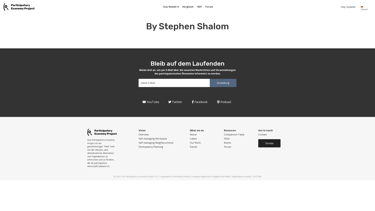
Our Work (195, 142)
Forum (209, 6)
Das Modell (170, 6)
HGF (199, 6)
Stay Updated (348, 6)
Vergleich (188, 6)
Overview (144, 134)
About (193, 134)
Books (227, 142)
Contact (262, 134)
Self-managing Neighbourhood (156, 142)
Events (193, 146)
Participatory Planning (151, 146)
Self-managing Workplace (153, 138)
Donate (269, 143)
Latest (193, 138)
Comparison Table (234, 134)
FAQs (227, 138)
